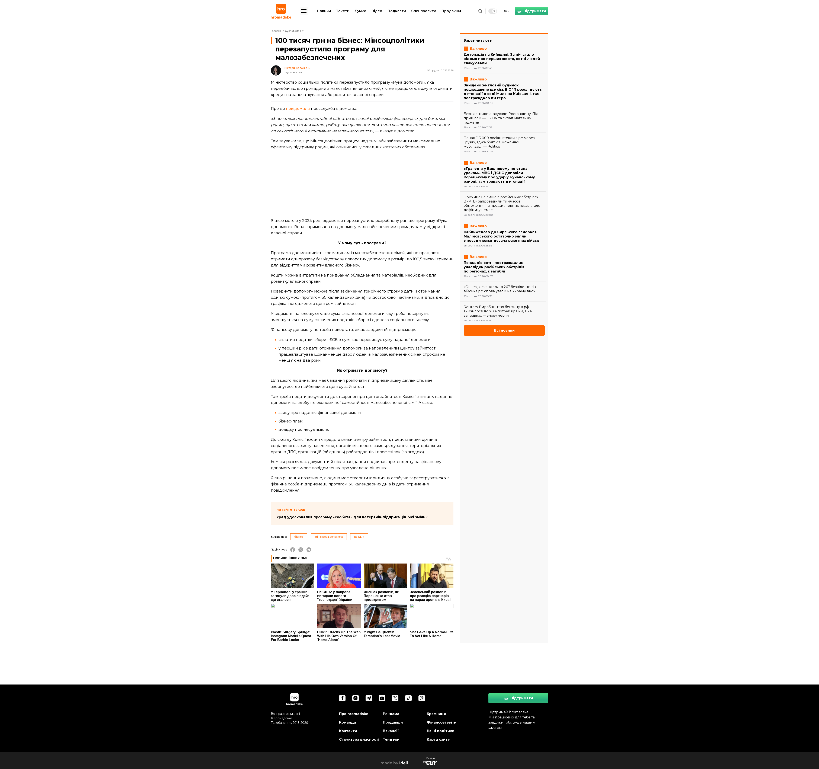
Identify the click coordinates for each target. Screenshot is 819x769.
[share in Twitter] (300, 549)
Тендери (391, 739)
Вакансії (391, 731)
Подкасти (396, 11)
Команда (347, 722)
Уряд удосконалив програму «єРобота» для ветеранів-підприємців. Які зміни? (351, 517)
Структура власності (359, 739)
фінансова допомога (329, 536)
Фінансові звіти (441, 722)
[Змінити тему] (492, 11)
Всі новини (504, 330)
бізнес (298, 536)
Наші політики (440, 731)
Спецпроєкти (423, 11)
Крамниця (436, 714)
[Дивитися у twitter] (395, 698)
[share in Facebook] (292, 549)
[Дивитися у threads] (421, 698)
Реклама (391, 714)
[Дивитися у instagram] (355, 698)
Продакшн (451, 11)
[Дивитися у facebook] (342, 698)
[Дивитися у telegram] (369, 698)
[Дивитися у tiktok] (408, 698)
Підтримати (534, 11)
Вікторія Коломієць (297, 68)
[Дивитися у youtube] (382, 698)
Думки (360, 11)
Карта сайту (438, 739)
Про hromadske (353, 714)
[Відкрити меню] (304, 11)
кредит (359, 536)
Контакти (348, 731)
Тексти (342, 11)
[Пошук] (480, 11)
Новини (324, 11)
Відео (376, 11)
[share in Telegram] (308, 549)
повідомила (298, 108)
